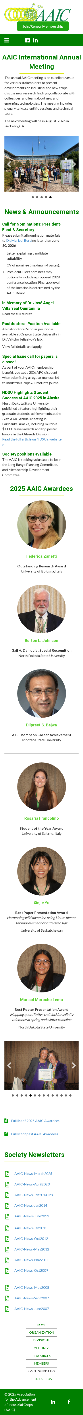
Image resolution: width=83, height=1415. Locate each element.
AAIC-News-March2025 (33, 1167)
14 (70, 1089)
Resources (42, 1349)
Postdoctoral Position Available (31, 317)
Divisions (41, 1334)
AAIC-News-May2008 (31, 1281)
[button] (43, 26)
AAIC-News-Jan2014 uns (33, 1188)
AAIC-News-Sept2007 (31, 1292)
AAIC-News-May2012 (31, 1243)
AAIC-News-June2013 (31, 1210)
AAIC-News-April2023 (32, 1178)
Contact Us (41, 1373)
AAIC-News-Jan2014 (30, 1199)
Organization (41, 1326)
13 (66, 1089)
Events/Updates (41, 1365)
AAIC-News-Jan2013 (30, 1222)
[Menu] (7, 40)
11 (57, 1089)
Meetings (42, 1342)
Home (41, 1318)
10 (53, 1089)
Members (41, 1357)
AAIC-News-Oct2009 (31, 1264)
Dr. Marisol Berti (19, 234)
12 (61, 1089)
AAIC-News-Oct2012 (31, 1232)
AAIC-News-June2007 (31, 1302)
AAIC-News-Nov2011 (31, 1253)
